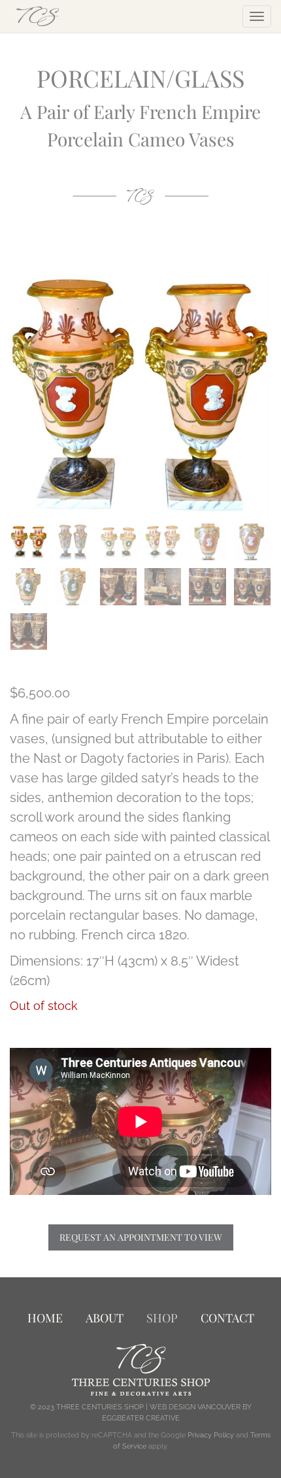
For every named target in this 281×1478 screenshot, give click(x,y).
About (105, 1318)
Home (45, 1318)
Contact (227, 1318)
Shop (162, 1318)
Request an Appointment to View (140, 1237)
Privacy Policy (211, 1435)
